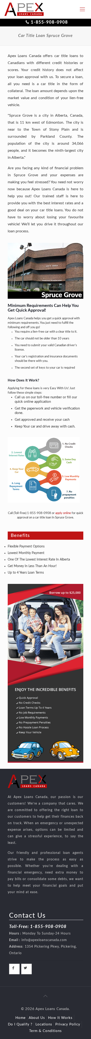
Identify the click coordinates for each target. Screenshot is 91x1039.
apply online (63, 513)
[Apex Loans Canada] (24, 9)
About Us (37, 1018)
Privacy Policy (67, 1024)
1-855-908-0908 (49, 22)
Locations (43, 1024)
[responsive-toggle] (82, 9)
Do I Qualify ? (20, 1024)
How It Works (60, 1018)
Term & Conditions (45, 1031)
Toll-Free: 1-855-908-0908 (37, 926)
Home (20, 1018)
